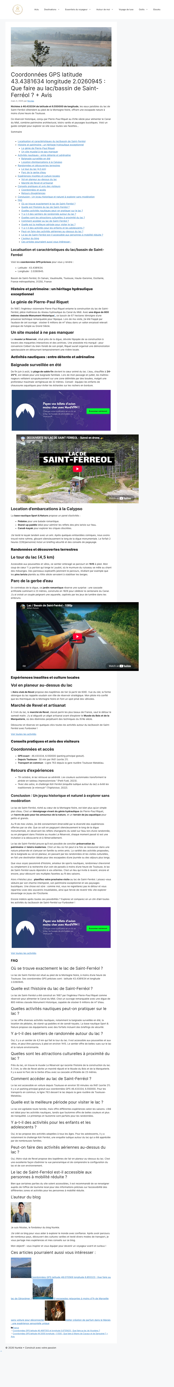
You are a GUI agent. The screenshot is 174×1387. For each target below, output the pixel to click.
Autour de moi (103, 9)
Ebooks (156, 9)
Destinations (50, 9)
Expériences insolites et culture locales (39, 176)
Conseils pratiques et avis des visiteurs (39, 186)
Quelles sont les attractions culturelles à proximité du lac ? (53, 217)
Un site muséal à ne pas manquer (39, 151)
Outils (142, 9)
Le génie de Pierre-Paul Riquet (38, 148)
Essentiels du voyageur (76, 9)
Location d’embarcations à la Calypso (41, 162)
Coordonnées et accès (33, 189)
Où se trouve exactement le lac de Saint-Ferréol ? (48, 203)
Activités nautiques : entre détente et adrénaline (44, 155)
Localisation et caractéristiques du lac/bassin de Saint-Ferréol (52, 141)
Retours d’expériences (33, 193)
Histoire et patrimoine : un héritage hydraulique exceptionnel (51, 144)
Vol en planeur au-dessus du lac (39, 179)
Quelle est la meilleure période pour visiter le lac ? (48, 224)
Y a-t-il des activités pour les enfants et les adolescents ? (52, 228)
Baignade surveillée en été (35, 158)
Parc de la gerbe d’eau (33, 172)
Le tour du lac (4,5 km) (33, 169)
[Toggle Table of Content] (13, 137)
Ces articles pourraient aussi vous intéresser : (46, 241)
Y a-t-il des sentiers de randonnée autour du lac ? (48, 214)
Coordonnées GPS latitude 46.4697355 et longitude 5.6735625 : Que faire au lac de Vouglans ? (56, 1330)
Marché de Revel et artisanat (37, 183)
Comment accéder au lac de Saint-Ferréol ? (45, 221)
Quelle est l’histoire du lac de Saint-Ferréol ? (45, 207)
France (16, 1328)
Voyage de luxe (126, 9)
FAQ (20, 200)
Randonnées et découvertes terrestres (39, 165)
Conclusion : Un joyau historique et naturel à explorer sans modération (56, 196)
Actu (36, 9)
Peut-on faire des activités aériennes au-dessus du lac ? (52, 231)
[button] (1, 1351)
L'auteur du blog (30, 238)
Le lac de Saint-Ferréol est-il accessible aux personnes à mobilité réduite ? (62, 234)
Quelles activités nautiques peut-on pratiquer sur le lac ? (52, 210)
